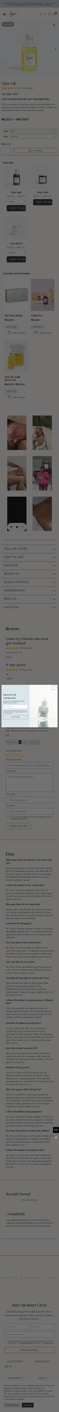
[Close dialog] (54, 687)
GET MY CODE (15, 717)
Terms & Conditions (19, 711)
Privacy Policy (9, 713)
